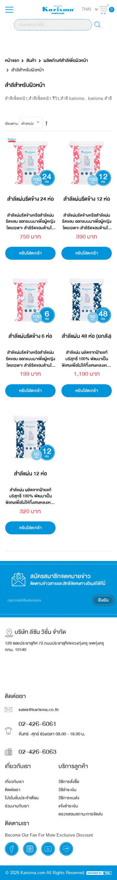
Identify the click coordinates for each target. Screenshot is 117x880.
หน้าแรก (12, 60)
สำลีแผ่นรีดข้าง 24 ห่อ (30, 199)
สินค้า (31, 60)
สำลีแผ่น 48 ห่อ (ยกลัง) (86, 336)
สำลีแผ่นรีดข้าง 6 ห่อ (30, 336)
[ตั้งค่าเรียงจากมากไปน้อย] (46, 124)
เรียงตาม (11, 124)
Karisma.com (33, 872)
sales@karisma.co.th (38, 709)
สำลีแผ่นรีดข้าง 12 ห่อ (86, 199)
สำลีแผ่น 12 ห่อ (30, 473)
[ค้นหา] (97, 25)
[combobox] (53, 24)
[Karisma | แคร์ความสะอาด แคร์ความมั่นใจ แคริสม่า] (58, 9)
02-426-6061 (38, 724)
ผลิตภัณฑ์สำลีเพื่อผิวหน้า (66, 60)
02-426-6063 (38, 751)
